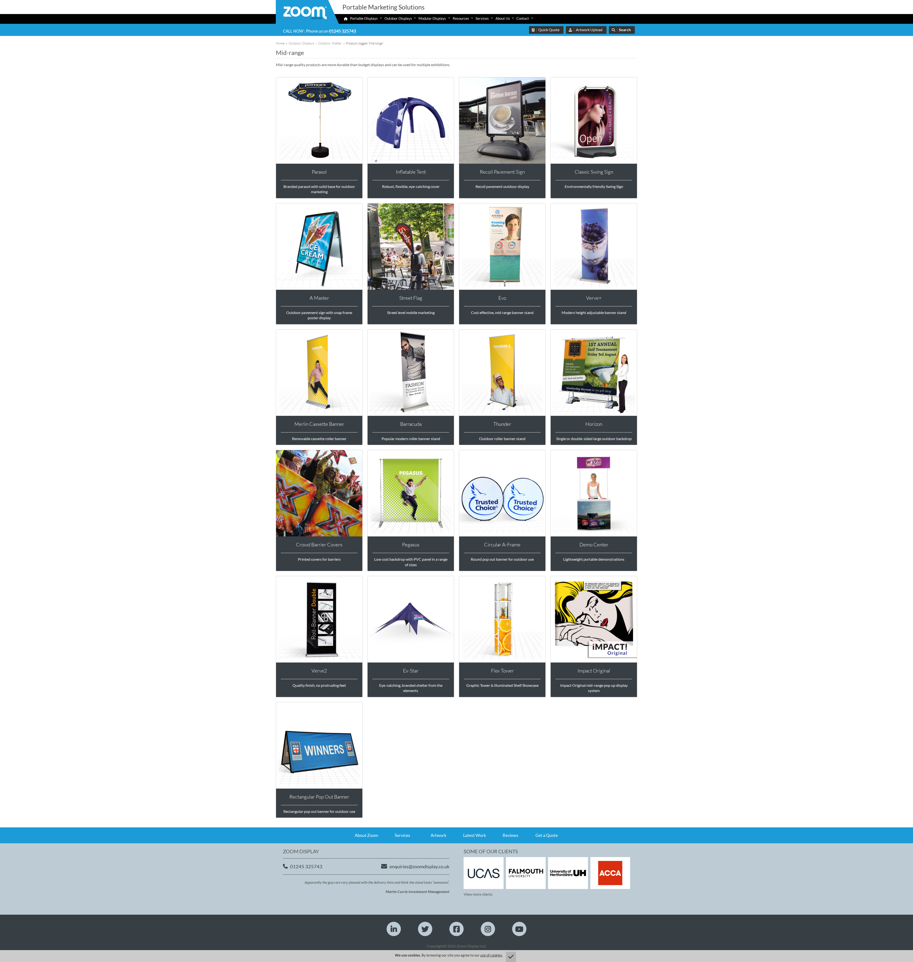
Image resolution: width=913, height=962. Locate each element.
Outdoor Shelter (330, 43)
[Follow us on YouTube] (519, 929)
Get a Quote (546, 835)
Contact (522, 18)
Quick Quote (548, 29)
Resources (461, 18)
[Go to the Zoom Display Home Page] (305, 13)
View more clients (478, 894)
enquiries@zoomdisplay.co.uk (419, 866)
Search (625, 29)
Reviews (510, 835)
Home (280, 43)
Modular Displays (432, 18)
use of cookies (491, 955)
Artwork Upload (589, 29)
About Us (502, 18)
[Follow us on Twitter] (425, 929)
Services (482, 18)
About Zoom (366, 835)
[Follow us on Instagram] (488, 929)
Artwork (438, 835)
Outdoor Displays (398, 18)
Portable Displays (364, 18)
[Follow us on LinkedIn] (394, 929)
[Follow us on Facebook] (456, 929)
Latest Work (474, 835)
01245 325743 (342, 31)
